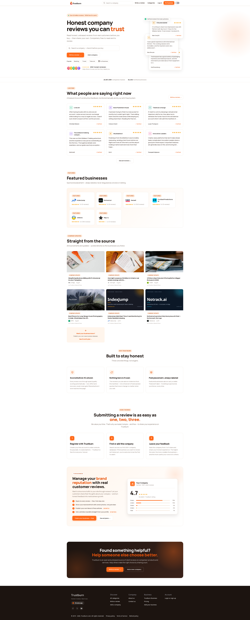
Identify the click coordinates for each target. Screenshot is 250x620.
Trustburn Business (150, 598)
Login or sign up (170, 598)
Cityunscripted (162, 23)
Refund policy (133, 616)
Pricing (146, 601)
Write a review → (176, 97)
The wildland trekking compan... (81, 134)
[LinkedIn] (81, 608)
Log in (160, 3)
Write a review (140, 3)
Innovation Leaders (159, 134)
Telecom (92, 61)
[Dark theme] (177, 3)
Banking (76, 61)
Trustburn (77, 595)
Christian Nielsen (74, 124)
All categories (114, 598)
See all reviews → (125, 161)
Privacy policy (110, 616)
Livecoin (77, 108)
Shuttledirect (118, 134)
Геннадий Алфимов (153, 152)
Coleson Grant (113, 124)
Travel (84, 61)
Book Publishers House (121, 108)
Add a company (115, 605)
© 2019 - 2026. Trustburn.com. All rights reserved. (87, 616)
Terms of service (122, 616)
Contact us (132, 601)
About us (132, 598)
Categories (151, 3)
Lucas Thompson (153, 124)
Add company (92, 55)
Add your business (150, 605)
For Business (104, 61)
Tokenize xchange (159, 108)
